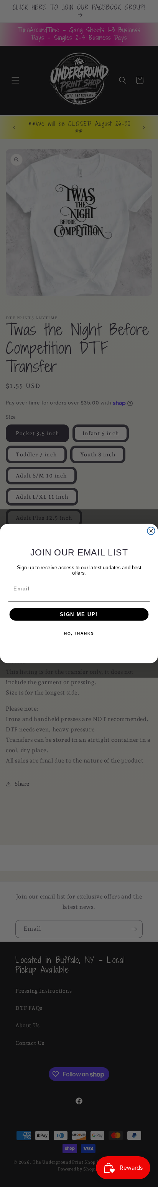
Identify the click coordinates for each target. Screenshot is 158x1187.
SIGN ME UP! (79, 614)
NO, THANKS (79, 633)
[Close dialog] (151, 531)
